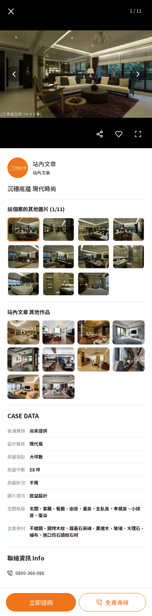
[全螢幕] (138, 134)
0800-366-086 (29, 573)
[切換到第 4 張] (129, 229)
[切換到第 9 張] (23, 284)
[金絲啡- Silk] (93, 332)
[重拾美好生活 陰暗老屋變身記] (58, 332)
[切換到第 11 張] (93, 284)
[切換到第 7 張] (93, 256)
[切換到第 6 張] (58, 256)
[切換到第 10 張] (58, 284)
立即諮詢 (41, 602)
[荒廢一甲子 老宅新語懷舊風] (23, 359)
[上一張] (14, 74)
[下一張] (138, 74)
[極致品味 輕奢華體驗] (23, 332)
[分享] (99, 134)
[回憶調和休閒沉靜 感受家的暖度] (58, 359)
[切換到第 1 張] (23, 229)
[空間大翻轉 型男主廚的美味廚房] (129, 332)
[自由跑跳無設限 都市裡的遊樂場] (93, 359)
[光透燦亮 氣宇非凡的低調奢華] (58, 386)
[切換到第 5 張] (23, 256)
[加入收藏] (119, 134)
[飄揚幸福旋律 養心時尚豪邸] (23, 386)
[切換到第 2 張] (58, 229)
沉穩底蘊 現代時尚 (31, 188)
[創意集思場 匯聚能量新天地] (129, 359)
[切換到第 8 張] (129, 256)
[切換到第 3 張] (93, 229)
